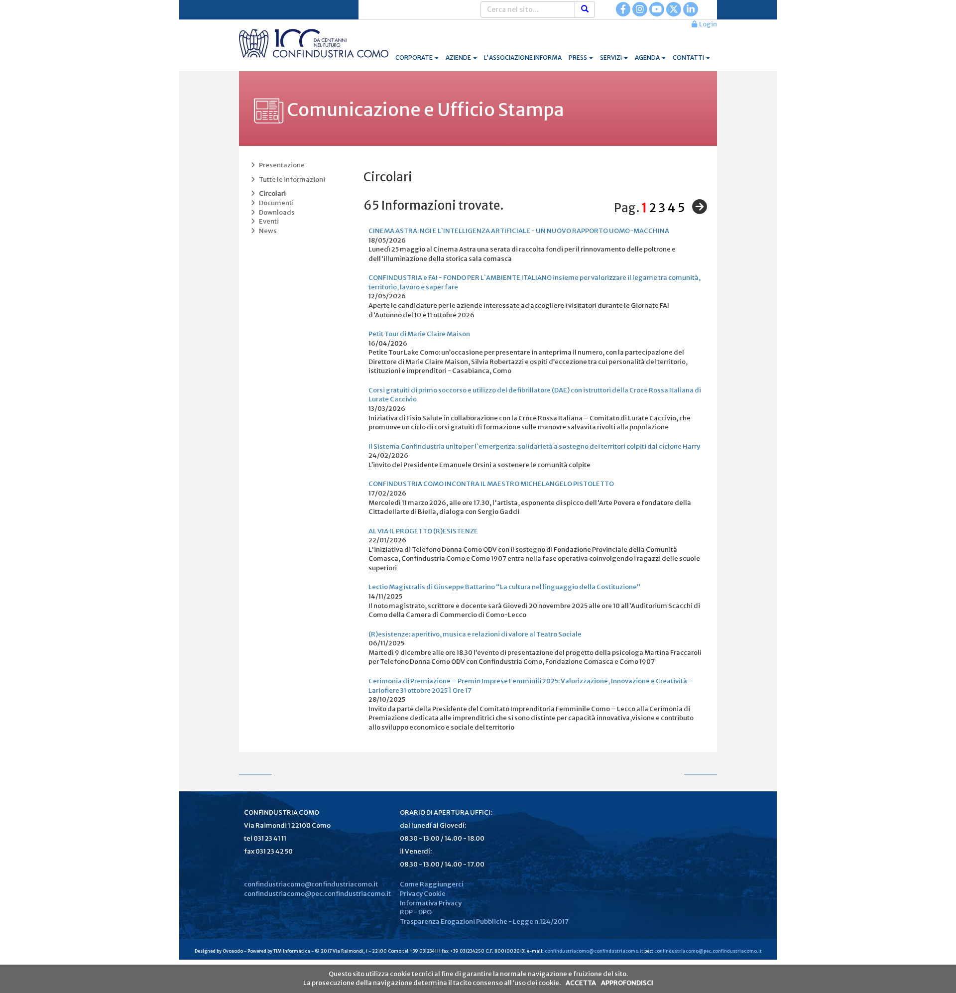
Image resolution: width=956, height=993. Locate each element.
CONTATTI (689, 57)
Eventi (268, 221)
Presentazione (281, 165)
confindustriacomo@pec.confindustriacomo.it (317, 893)
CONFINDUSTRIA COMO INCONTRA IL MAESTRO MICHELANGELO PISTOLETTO (491, 484)
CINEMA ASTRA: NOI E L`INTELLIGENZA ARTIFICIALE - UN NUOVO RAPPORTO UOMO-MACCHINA (518, 231)
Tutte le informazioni (291, 179)
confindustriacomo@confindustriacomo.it (311, 884)
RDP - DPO (416, 912)
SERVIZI (611, 57)
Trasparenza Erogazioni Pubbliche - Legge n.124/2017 (484, 921)
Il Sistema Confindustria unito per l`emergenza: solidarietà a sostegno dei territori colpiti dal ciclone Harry (534, 446)
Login (707, 24)
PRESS (578, 57)
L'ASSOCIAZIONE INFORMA (523, 57)
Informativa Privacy (431, 903)
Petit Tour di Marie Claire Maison (419, 334)
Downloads (276, 212)
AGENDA (648, 57)
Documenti (275, 203)
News (267, 231)
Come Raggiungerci (432, 884)
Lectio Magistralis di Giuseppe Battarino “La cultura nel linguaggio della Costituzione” (504, 587)
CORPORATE (414, 57)
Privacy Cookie (423, 893)
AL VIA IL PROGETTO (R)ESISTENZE (423, 531)
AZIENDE (459, 57)
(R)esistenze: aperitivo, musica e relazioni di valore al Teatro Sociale (475, 634)
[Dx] (697, 207)
